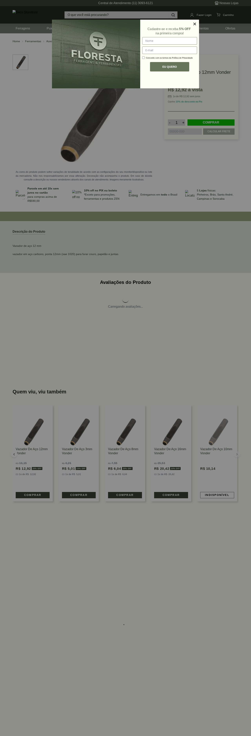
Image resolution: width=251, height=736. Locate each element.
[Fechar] (194, 24)
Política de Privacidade (182, 58)
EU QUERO (169, 66)
